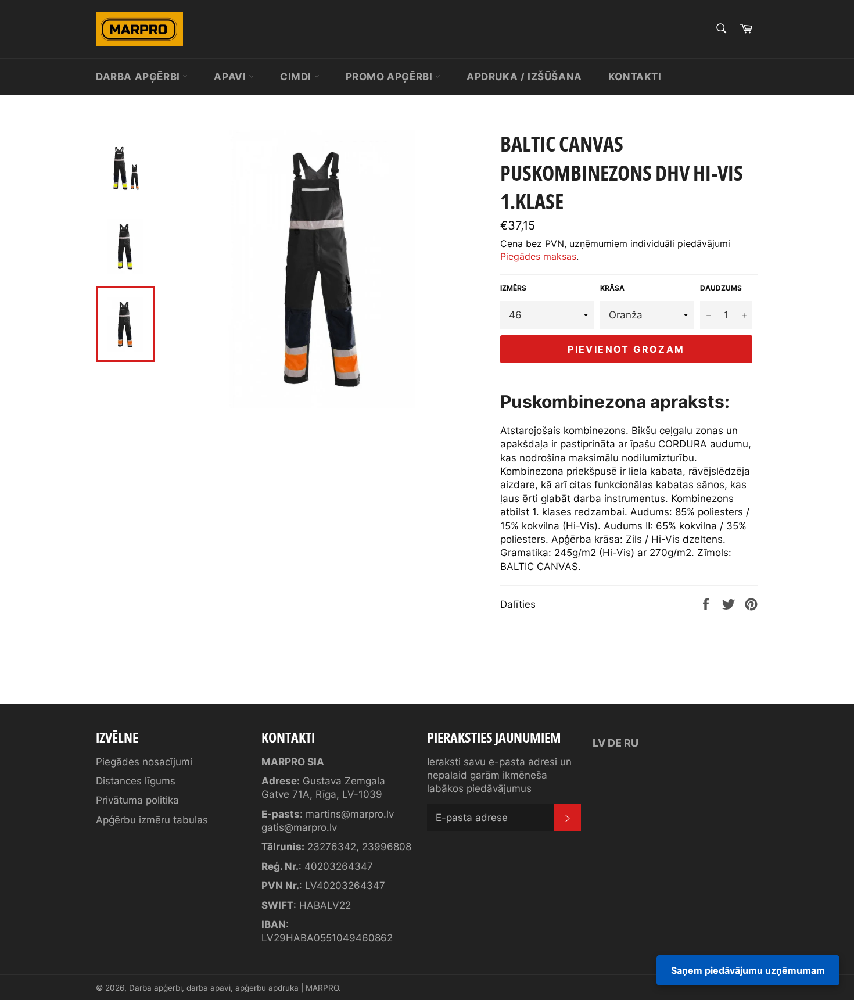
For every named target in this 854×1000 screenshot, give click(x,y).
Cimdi (297, 77)
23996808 (386, 846)
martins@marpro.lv (350, 814)
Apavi (231, 77)
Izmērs (513, 288)
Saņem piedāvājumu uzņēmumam (748, 970)
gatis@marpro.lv (299, 827)
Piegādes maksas (538, 256)
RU (631, 743)
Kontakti (635, 77)
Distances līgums (135, 781)
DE (615, 743)
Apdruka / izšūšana (524, 77)
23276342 (331, 846)
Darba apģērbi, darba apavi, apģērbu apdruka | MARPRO (234, 987)
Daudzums (721, 288)
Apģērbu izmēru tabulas (152, 820)
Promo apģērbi (390, 77)
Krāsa (612, 288)
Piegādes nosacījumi (144, 762)
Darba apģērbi (139, 77)
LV (599, 743)
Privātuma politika (137, 800)
